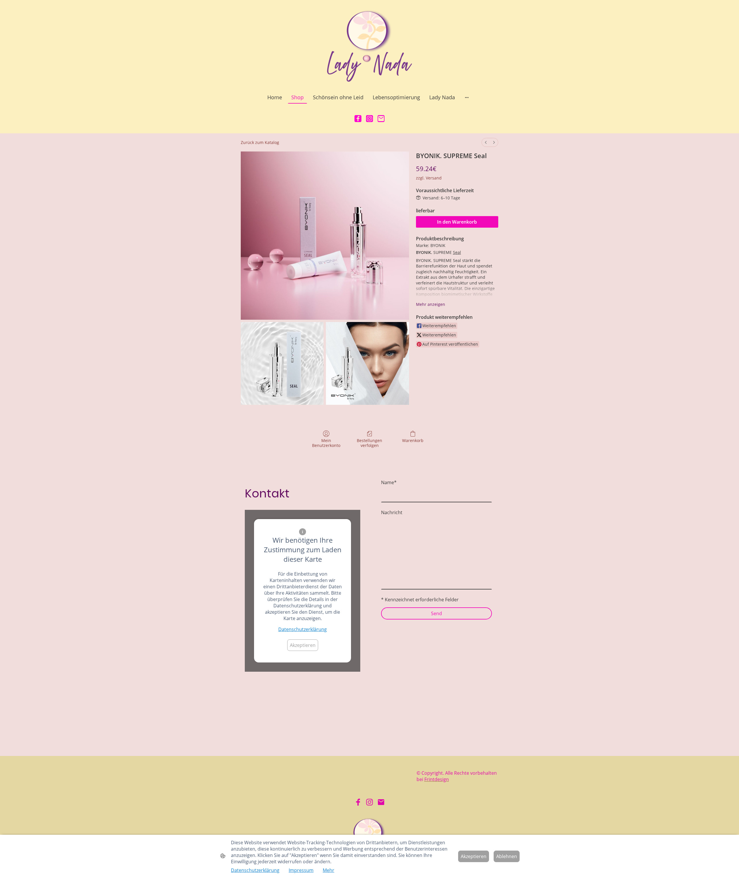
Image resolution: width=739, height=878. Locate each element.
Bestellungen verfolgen (369, 443)
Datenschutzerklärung (302, 629)
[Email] (381, 118)
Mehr (328, 870)
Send (436, 613)
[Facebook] (357, 118)
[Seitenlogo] (369, 45)
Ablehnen (506, 856)
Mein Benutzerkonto (326, 443)
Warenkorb (412, 440)
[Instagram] (369, 118)
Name (389, 482)
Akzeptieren (303, 645)
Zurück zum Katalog (260, 142)
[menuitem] (486, 142)
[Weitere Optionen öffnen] (467, 97)
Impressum (301, 870)
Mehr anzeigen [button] (430, 304)
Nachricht (391, 512)
